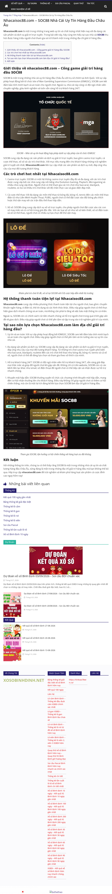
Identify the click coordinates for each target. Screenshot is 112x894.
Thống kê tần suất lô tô (15, 529)
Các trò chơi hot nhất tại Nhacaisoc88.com (25, 52)
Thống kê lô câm (11, 506)
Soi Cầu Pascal (62, 3)
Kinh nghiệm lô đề (20, 9)
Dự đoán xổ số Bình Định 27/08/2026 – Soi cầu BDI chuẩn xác (51, 593)
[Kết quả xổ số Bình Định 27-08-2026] (13, 626)
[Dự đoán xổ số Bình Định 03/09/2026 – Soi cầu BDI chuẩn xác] (56, 548)
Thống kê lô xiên (11, 520)
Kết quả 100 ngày (56, 689)
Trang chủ (7, 15)
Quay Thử (79, 3)
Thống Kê (45, 3)
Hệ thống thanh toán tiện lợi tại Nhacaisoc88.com (28, 55)
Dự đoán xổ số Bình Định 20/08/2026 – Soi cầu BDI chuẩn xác (51, 605)
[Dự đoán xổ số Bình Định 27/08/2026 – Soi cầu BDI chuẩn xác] (13, 593)
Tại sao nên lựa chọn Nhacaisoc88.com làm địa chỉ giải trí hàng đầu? (37, 58)
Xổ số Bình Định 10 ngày (15, 534)
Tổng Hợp (17, 15)
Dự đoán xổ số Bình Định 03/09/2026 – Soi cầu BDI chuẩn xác (41, 576)
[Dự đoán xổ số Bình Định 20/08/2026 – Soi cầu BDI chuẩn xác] (13, 606)
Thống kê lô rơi (11, 515)
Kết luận (10, 61)
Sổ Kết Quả (16, 3)
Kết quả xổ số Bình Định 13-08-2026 (39, 650)
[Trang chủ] (6, 6)
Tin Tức (91, 3)
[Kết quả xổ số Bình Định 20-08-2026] (13, 638)
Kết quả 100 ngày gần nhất (17, 497)
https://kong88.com (29, 887)
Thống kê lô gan (11, 511)
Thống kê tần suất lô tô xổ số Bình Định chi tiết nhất (56, 783)
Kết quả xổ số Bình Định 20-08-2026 (39, 638)
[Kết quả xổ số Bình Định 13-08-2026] (13, 650)
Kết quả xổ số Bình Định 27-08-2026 (39, 625)
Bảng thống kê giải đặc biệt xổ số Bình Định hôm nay (56, 682)
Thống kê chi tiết (55, 776)
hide (42, 44)
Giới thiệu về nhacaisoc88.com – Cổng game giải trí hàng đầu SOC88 (37, 50)
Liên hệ (51, 694)
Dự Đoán (32, 3)
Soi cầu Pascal (10, 525)
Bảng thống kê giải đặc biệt (17, 501)
